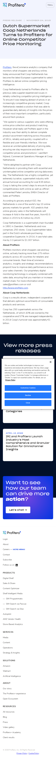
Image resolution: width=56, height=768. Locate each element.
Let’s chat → (18, 509)
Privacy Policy (22, 753)
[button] (49, 5)
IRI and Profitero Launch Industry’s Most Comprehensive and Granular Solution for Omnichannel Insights (28, 443)
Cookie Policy (34, 753)
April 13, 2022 (14, 433)
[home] (14, 5)
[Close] (50, 362)
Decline (28, 395)
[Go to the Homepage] (14, 532)
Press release (12, 20)
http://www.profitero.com (15, 287)
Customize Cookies (28, 388)
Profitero (7, 67)
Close (28, 403)
